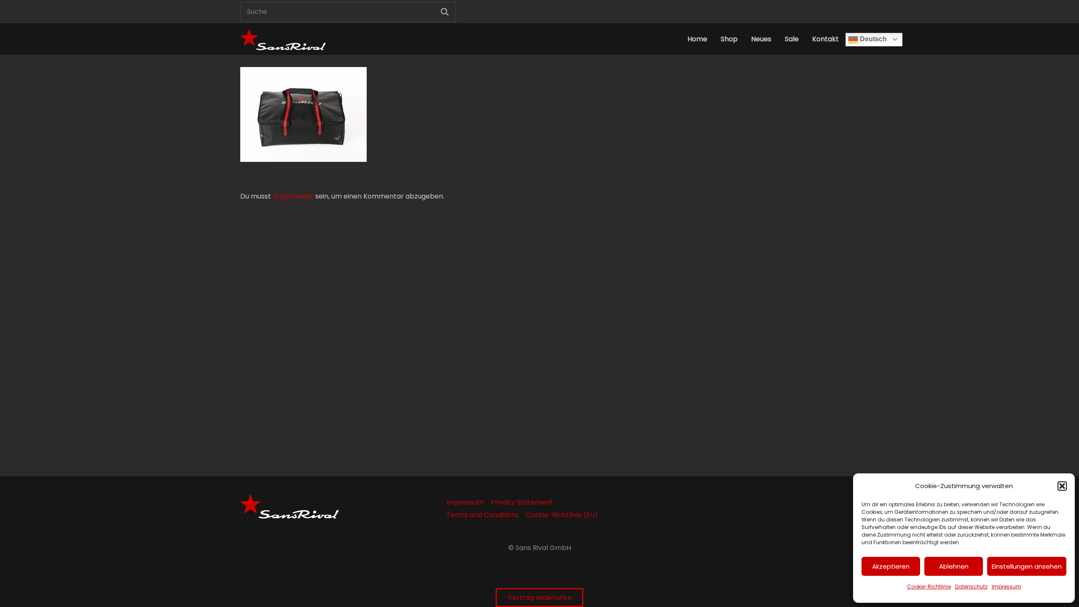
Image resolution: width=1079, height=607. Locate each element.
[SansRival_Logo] (283, 39)
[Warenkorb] (829, 11)
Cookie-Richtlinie (929, 586)
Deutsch (872, 39)
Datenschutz (971, 586)
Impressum (1006, 586)
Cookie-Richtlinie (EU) (562, 515)
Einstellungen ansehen (1027, 566)
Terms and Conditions (482, 515)
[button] (1062, 486)
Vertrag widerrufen (540, 597)
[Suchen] (444, 11)
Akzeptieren (891, 566)
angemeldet (293, 196)
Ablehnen (954, 566)
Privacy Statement (522, 502)
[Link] (810, 11)
